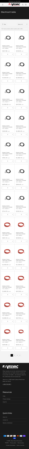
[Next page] (20, 355)
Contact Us (5, 420)
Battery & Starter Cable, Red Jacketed (7, 233)
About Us (5, 417)
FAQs (4, 396)
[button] (2, 4)
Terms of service (20, 445)
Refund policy (21, 443)
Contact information (10, 445)
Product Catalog (6, 399)
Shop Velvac (14, 440)
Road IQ (5, 402)
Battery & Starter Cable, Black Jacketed (7, 46)
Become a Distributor (7, 423)
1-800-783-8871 (7, 384)
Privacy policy (13, 443)
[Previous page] (9, 355)
